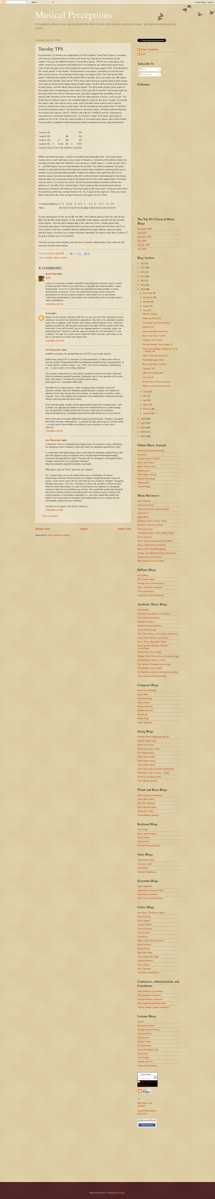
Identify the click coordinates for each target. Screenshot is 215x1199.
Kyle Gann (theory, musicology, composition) (157, 634)
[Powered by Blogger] (144, 1093)
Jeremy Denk (143, 841)
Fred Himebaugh (144, 698)
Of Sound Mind (144, 1045)
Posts (144, 69)
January (147, 413)
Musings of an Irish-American (150, 583)
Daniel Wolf (51, 274)
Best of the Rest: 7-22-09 (153, 364)
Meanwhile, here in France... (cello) (153, 773)
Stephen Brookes (145, 960)
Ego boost (142, 1113)
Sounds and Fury (145, 1061)
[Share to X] (82, 253)
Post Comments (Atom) (58, 535)
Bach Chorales (144, 501)
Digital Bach (142, 517)
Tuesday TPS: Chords (152, 340)
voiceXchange (143, 486)
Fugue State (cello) (146, 757)
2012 (143, 276)
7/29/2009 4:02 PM (54, 510)
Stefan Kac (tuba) (145, 811)
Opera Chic (142, 1054)
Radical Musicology (146, 479)
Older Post (124, 528)
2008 (143, 419)
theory (56, 258)
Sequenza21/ (143, 482)
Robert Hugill (143, 718)
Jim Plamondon (53, 350)
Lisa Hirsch (142, 936)
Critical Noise (143, 1037)
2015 (143, 263)
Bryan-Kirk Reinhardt (146, 690)
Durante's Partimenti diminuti (150, 525)
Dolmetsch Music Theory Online (152, 521)
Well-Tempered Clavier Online (150, 561)
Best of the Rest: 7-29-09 (153, 336)
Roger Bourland (144, 722)
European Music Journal (148, 458)
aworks (140, 1021)
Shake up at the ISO (151, 318)
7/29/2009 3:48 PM (54, 431)
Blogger (121, 1193)
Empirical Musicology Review (150, 450)
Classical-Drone (144, 1033)
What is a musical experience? (156, 386)
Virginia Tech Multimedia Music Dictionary (156, 553)
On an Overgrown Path (147, 1049)
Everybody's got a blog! (153, 360)
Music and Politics (145, 462)
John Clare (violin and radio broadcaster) (155, 769)
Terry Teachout (144, 968)
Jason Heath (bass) (146, 765)
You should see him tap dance (156, 323)
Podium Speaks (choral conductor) (153, 1007)
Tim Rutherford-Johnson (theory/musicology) (157, 672)
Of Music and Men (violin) (149, 777)
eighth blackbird (144, 886)
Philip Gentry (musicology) (149, 652)
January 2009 (143, 245)
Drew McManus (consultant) (150, 991)
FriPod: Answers (149, 314)
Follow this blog (147, 1125)
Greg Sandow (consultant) (149, 995)
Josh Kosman (143, 932)
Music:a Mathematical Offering (151, 545)
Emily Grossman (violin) (148, 749)
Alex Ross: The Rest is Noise (150, 913)
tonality (63, 258)
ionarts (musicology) (146, 630)
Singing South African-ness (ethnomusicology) (158, 656)
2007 (143, 423)
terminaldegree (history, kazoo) (151, 660)
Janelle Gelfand (144, 924)
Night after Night (144, 952)
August (146, 306)
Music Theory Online (146, 466)
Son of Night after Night (148, 957)
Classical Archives (145, 505)
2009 (143, 289)
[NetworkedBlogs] (147, 1120)
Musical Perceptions (73, 14)
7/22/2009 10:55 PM (54, 341)
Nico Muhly (142, 714)
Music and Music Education (150, 587)
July (145, 310)
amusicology (143, 609)
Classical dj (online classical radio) (153, 509)
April (145, 400)
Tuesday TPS (148, 368)
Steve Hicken (143, 965)
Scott (48, 313)
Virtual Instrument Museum (149, 557)
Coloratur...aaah (144, 864)
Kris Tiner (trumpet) (146, 803)
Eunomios (142, 454)
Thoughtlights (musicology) (149, 668)
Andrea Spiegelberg (149, 49)
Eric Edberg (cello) (145, 753)
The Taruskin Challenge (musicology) (154, 664)
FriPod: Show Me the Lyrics (155, 355)
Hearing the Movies (146, 622)
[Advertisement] (150, 164)
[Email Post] (71, 253)
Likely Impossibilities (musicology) (153, 638)
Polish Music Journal (146, 474)
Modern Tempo (144, 1041)
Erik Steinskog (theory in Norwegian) (154, 614)
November (148, 297)
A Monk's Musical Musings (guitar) (153, 737)
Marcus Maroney (145, 706)
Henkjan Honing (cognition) (149, 625)
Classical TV (143, 513)
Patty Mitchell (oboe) (146, 807)
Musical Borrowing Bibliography (151, 549)
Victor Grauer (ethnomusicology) (152, 676)
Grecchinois (142, 868)
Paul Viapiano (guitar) (147, 781)
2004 (143, 436)
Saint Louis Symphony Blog (150, 898)
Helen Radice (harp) (146, 761)
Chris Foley (142, 829)
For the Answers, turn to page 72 (157, 344)
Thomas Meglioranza (146, 872)
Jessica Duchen (144, 929)
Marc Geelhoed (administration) (151, 1003)
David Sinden (143, 837)
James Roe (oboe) (145, 799)
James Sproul (143, 702)
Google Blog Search (146, 1111)
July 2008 (141, 241)
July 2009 (141, 249)
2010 (143, 285)
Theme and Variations (147, 1065)
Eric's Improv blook (146, 579)
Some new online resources (155, 331)
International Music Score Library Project (156, 533)
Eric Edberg (142, 575)
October (147, 302)
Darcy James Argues (146, 833)
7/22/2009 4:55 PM (54, 304)
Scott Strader (143, 1057)
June (145, 391)
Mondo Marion (143, 949)
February (147, 409)
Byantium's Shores (146, 1025)
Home (84, 528)
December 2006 (144, 229)
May (145, 396)
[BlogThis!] (79, 253)
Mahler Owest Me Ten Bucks (150, 940)
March (146, 404)
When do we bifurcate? (152, 373)
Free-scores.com (145, 529)
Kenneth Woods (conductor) (150, 999)
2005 (143, 432)
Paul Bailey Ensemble (147, 894)
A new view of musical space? (156, 382)
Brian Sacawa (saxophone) (149, 795)
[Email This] (76, 253)
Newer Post (42, 528)
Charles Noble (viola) (146, 741)
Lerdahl (49, 258)
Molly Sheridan (144, 944)
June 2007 (142, 233)
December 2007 (144, 237)
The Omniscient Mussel (148, 972)
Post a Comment (50, 516)
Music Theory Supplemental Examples (155, 541)
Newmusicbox (143, 471)
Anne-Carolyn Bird (145, 860)
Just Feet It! (148, 377)
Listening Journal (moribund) (150, 595)
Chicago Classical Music (148, 1029)
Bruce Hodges (143, 921)
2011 (143, 280)
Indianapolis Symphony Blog (150, 890)
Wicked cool (148, 327)
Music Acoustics (145, 537)
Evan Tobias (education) (148, 617)
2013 (143, 272)
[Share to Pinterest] (88, 253)
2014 (143, 267)
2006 (143, 427)
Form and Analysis (145, 591)
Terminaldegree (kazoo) (148, 815)
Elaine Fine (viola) (145, 745)
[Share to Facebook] (85, 253)
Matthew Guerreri (145, 710)
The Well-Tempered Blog (148, 845)
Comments (146, 74)
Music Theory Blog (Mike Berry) (151, 642)
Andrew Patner (144, 916)
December (148, 293)
